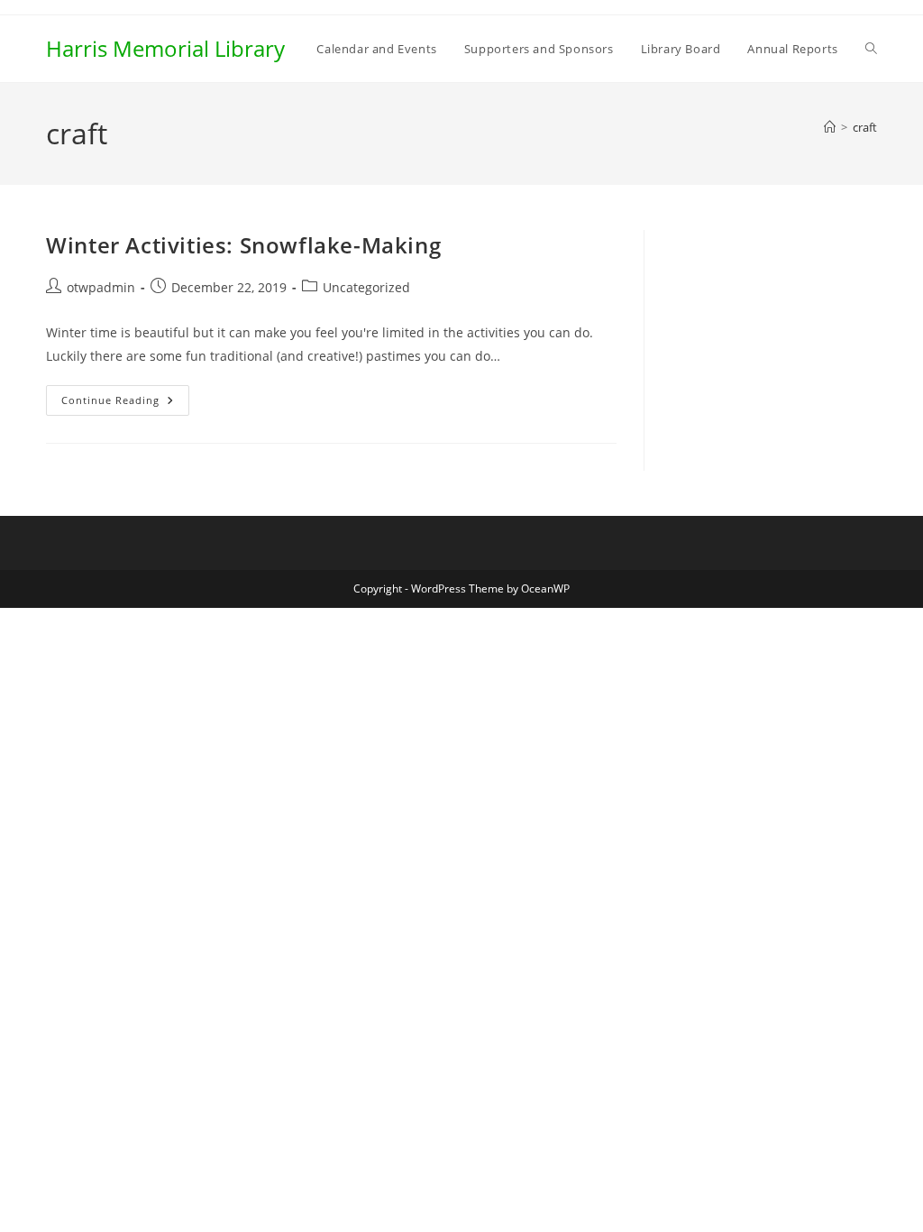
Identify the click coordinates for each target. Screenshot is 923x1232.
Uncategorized (366, 287)
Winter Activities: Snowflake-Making (243, 245)
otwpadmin (101, 287)
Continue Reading (125, 403)
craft (865, 127)
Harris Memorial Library (165, 48)
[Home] (830, 127)
